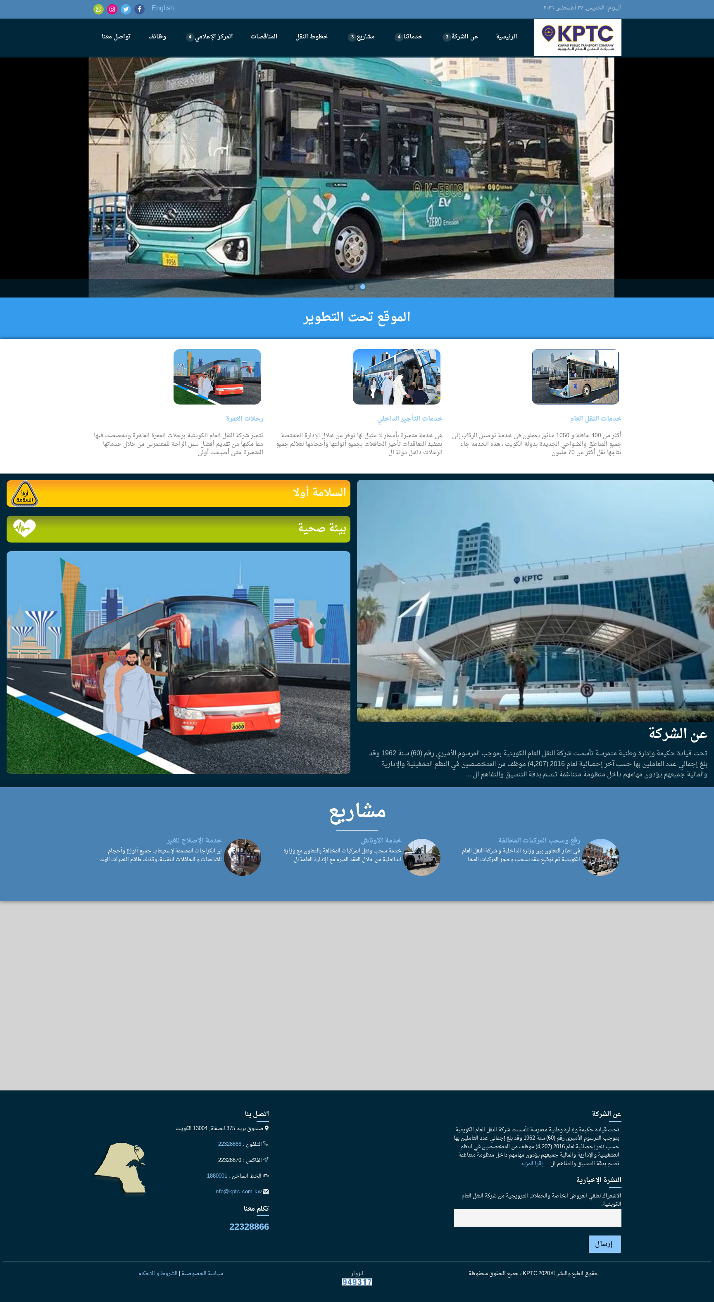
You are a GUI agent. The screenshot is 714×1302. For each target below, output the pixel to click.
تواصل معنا (116, 37)
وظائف (157, 37)
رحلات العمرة (244, 419)
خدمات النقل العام (595, 419)
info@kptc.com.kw (238, 1192)
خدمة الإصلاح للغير (194, 841)
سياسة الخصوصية (202, 1274)
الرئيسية (506, 37)
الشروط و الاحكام (158, 1274)
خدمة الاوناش (381, 841)
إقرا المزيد (532, 1164)
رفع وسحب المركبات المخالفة (539, 841)
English (163, 8)
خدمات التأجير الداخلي (410, 419)
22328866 (229, 1145)
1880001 (217, 1176)
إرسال (604, 1244)
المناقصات (264, 37)
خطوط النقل (311, 37)
